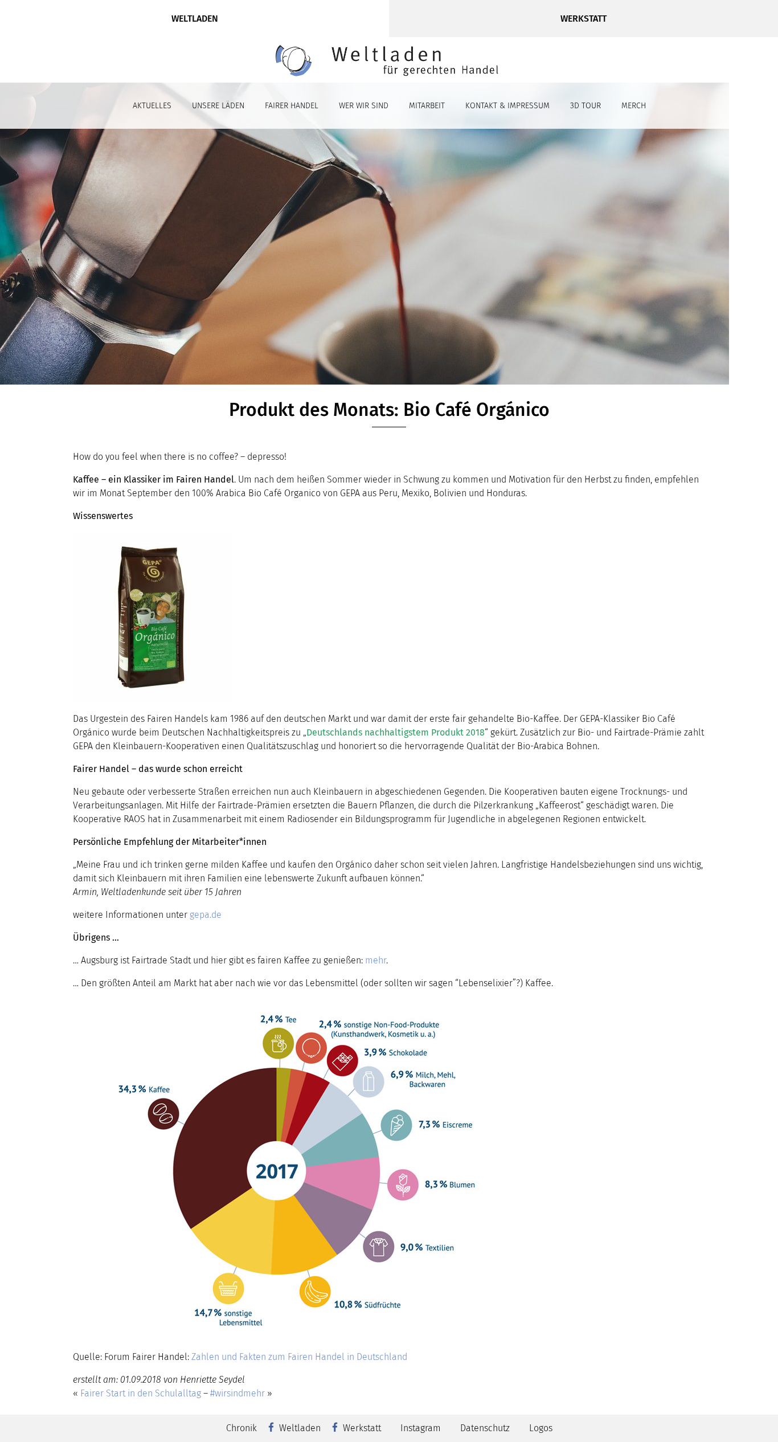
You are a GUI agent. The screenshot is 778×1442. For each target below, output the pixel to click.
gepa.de (206, 914)
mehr (375, 960)
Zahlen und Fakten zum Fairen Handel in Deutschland (299, 1356)
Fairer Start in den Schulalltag (140, 1393)
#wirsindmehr (237, 1393)
